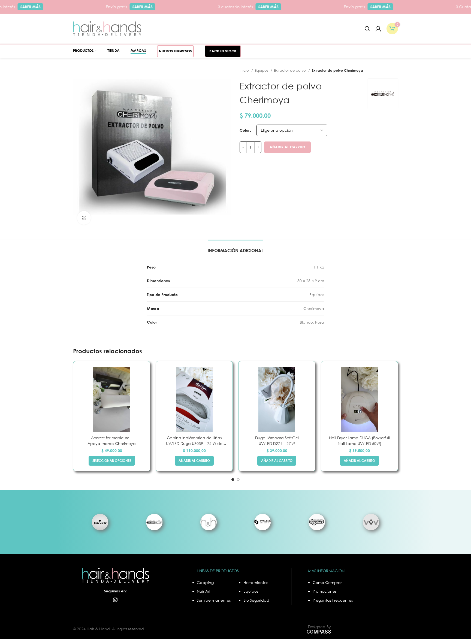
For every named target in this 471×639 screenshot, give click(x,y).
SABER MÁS (21, 6)
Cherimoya (313, 308)
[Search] (367, 28)
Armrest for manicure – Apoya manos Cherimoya (111, 440)
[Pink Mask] (100, 522)
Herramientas (255, 582)
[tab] (235, 248)
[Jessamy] (317, 522)
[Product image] (111, 399)
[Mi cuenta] (378, 28)
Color (244, 130)
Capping (205, 582)
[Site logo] (107, 28)
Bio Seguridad (256, 600)
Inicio (245, 70)
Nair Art (203, 591)
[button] (194, 461)
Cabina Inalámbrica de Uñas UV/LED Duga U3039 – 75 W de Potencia (194, 440)
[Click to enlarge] (84, 218)
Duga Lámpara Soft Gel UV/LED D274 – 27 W (277, 440)
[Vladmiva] (371, 522)
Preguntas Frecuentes (333, 600)
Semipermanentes (214, 600)
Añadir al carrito (287, 147)
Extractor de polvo (290, 70)
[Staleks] (262, 522)
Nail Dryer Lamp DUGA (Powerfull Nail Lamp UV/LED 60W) (359, 440)
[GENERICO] (208, 522)
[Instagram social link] (115, 600)
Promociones (324, 591)
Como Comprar (327, 582)
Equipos (262, 70)
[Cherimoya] (154, 522)
